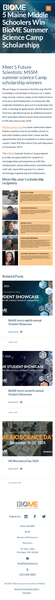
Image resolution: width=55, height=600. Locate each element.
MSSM (10, 153)
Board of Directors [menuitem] (27, 537)
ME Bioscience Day (12, 127)
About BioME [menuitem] (27, 526)
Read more (13, 331)
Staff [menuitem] (27, 531)
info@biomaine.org (27, 563)
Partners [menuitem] (28, 543)
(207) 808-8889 (27, 574)
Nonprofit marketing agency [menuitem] (26, 589)
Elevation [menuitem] (27, 592)
